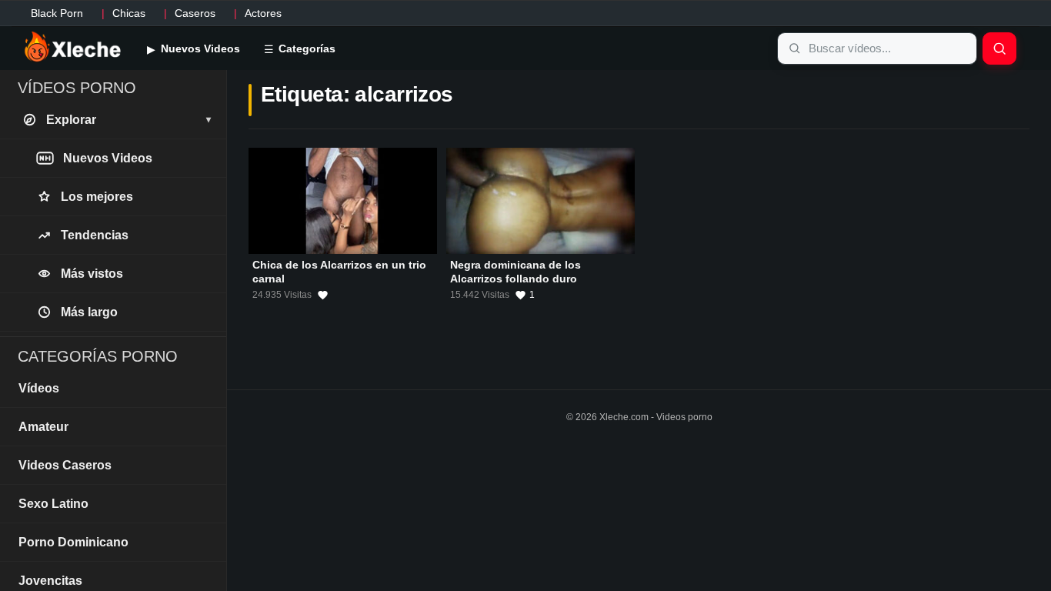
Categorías (305, 48)
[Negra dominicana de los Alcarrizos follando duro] (540, 201)
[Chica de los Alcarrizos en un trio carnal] (343, 201)
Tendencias (94, 235)
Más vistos (92, 273)
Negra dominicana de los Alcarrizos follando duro (515, 272)
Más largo (89, 312)
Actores (263, 13)
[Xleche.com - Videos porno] (72, 47)
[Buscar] (999, 48)
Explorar (128, 119)
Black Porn (57, 13)
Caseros (195, 13)
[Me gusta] (322, 295)
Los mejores (97, 196)
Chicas (128, 13)
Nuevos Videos (199, 48)
